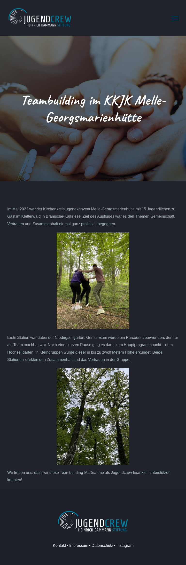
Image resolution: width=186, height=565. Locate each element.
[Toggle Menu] (175, 18)
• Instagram (123, 545)
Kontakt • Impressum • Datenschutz (83, 545)
